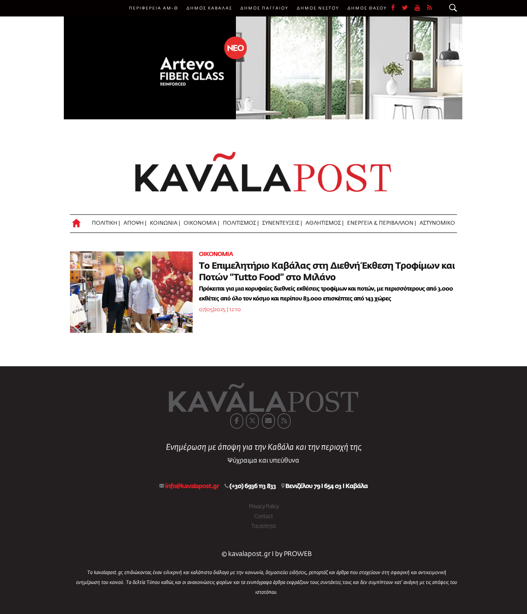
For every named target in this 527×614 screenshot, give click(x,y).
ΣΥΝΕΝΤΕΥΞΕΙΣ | (282, 223)
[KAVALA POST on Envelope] (268, 421)
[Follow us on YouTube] (421, 8)
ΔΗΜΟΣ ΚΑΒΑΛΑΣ (209, 8)
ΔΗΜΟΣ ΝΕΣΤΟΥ (318, 8)
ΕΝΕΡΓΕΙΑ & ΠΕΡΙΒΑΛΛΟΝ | (381, 223)
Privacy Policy (264, 506)
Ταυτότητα (263, 526)
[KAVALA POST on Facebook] (236, 421)
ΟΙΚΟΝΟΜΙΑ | (201, 223)
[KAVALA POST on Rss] (284, 421)
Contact (263, 516)
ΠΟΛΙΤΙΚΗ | (106, 223)
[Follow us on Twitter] (408, 8)
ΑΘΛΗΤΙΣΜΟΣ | (324, 223)
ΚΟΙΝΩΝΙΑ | (165, 223)
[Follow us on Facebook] (396, 8)
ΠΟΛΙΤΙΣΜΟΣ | (241, 223)
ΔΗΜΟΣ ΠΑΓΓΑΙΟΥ (264, 8)
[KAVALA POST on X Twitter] (252, 421)
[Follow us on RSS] (430, 8)
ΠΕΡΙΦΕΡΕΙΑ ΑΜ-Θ (153, 8)
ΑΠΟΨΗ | (135, 223)
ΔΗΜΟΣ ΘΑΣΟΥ (367, 8)
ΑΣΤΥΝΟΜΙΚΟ (437, 223)
